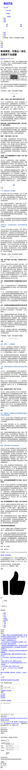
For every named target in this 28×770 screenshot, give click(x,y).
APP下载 (5, 7)
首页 (4, 32)
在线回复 (9, 700)
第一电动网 (15, 721)
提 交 (2, 716)
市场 (4, 36)
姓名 (2, 746)
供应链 (5, 618)
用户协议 (23, 718)
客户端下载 (8, 718)
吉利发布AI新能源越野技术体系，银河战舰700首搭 (14, 645)
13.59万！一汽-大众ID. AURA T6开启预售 (12, 668)
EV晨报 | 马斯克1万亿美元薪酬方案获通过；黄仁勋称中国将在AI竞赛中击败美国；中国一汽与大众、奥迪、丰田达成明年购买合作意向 (14, 636)
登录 (2, 692)
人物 (4, 623)
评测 (4, 616)
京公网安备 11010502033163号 (11, 723)
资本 (4, 625)
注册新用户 (3, 690)
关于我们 (3, 718)
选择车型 (3, 740)
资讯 (4, 34)
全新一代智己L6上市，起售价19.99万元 (11, 661)
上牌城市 (3, 743)
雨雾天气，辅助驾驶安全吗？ (8, 640)
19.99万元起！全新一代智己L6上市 (10, 666)
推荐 (4, 613)
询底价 (7, 753)
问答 (4, 627)
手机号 (2, 748)
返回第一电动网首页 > (6, 555)
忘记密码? (9, 690)
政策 (4, 621)
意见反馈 (3, 697)
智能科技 (5, 620)
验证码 (2, 750)
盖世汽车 (3, 58)
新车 (4, 614)
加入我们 (18, 718)
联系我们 (3, 696)
